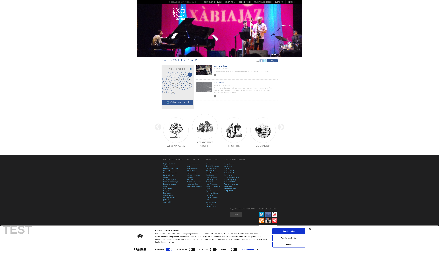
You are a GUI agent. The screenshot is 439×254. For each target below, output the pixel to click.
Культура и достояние (170, 168)
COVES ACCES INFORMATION (211, 205)
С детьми (190, 177)
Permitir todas (288, 231)
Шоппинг (190, 179)
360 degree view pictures (169, 198)
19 (185, 83)
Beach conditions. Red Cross (212, 194)
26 (185, 88)
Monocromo (219, 83)
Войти (236, 214)
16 (173, 83)
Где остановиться (230, 175)
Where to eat (229, 173)
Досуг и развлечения (194, 182)
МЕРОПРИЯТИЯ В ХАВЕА (183, 59)
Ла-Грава (209, 164)
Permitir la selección (289, 238)
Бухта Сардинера (211, 177)
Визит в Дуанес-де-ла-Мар (170, 176)
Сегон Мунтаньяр (212, 173)
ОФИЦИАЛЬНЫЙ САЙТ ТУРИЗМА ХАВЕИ (182, 2)
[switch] (192, 249)
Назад (272, 60)
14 (164, 83)
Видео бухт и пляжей (213, 191)
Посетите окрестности (194, 186)
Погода (226, 168)
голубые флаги (211, 202)
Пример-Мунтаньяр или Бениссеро (212, 167)
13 (190, 79)
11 (181, 79)
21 (164, 88)
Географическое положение (229, 165)
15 (168, 83)
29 (168, 92)
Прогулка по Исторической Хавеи (170, 171)
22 (168, 88)
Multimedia (263, 145)
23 (173, 88)
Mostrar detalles (248, 249)
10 (177, 79)
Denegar (288, 245)
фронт (165, 59)
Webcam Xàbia (176, 145)
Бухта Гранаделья (211, 184)
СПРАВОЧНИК (229, 182)
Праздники (167, 193)
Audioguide (167, 202)
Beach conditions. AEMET (212, 198)
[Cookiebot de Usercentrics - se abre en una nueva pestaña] (140, 249)
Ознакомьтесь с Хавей (213, 2)
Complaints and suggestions (230, 189)
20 (190, 83)
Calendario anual (179, 102)
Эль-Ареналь (210, 170)
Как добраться (229, 170)
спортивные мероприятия (191, 171)
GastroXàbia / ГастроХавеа (168, 189)
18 (181, 83)
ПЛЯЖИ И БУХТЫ (244, 2)
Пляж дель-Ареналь (170, 179)
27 (190, 88)
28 (164, 92)
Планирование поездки (263, 2)
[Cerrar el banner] (310, 229)
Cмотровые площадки (170, 182)
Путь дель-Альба (192, 168)
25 (181, 88)
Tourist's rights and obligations (231, 185)
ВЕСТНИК (234, 145)
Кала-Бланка (210, 175)
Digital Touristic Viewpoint (169, 165)
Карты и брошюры (230, 179)
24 (177, 88)
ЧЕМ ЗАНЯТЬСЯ (230, 2)
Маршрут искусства (193, 175)
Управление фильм (205, 144)
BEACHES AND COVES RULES (213, 187)
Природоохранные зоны (169, 185)
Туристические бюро (231, 177)
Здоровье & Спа (192, 184)
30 (173, 92)
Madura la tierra (220, 66)
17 (177, 83)
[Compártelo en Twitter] (264, 60)
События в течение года (193, 165)
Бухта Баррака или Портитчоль (212, 180)
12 (185, 79)
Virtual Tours (168, 195)
